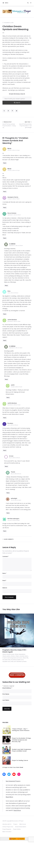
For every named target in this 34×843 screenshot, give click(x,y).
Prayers (15, 824)
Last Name (5, 700)
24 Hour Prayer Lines (7, 826)
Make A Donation (6, 831)
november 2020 (6, 659)
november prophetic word (17, 659)
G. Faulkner (12, 243)
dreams (13, 656)
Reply (4, 163)
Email (4, 580)
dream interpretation (20, 654)
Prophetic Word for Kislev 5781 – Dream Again (14, 651)
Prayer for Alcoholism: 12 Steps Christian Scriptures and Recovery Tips (21, 739)
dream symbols (6, 656)
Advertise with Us (6, 824)
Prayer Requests (6, 829)
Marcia (9, 148)
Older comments (9, 539)
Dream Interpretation (20, 826)
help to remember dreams (22, 656)
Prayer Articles (17, 829)
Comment (5, 556)
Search (17, 102)
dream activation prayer (8, 654)
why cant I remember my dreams (19, 661)
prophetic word (6, 661)
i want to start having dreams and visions (12, 658)
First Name (5, 694)
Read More (9, 797)
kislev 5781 (25, 658)
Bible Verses (22, 824)
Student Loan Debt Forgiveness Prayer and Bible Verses (21, 750)
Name (4, 573)
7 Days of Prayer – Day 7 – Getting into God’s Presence (20, 729)
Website (4, 588)
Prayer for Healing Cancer (20, 760)
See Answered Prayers (13, 781)
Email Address (7, 688)
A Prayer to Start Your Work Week (12, 767)
